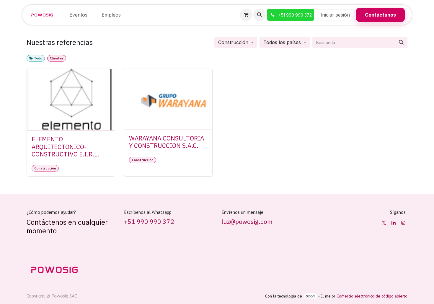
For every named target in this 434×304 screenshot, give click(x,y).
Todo (37, 58)
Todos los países (282, 42)
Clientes (56, 58)
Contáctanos (380, 15)
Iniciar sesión (335, 15)
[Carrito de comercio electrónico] (246, 15)
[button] (259, 15)
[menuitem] (78, 15)
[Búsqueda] (401, 42)
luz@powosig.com (247, 221)
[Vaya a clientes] (71, 100)
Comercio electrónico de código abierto (372, 296)
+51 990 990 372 (149, 221)
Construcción (233, 42)
